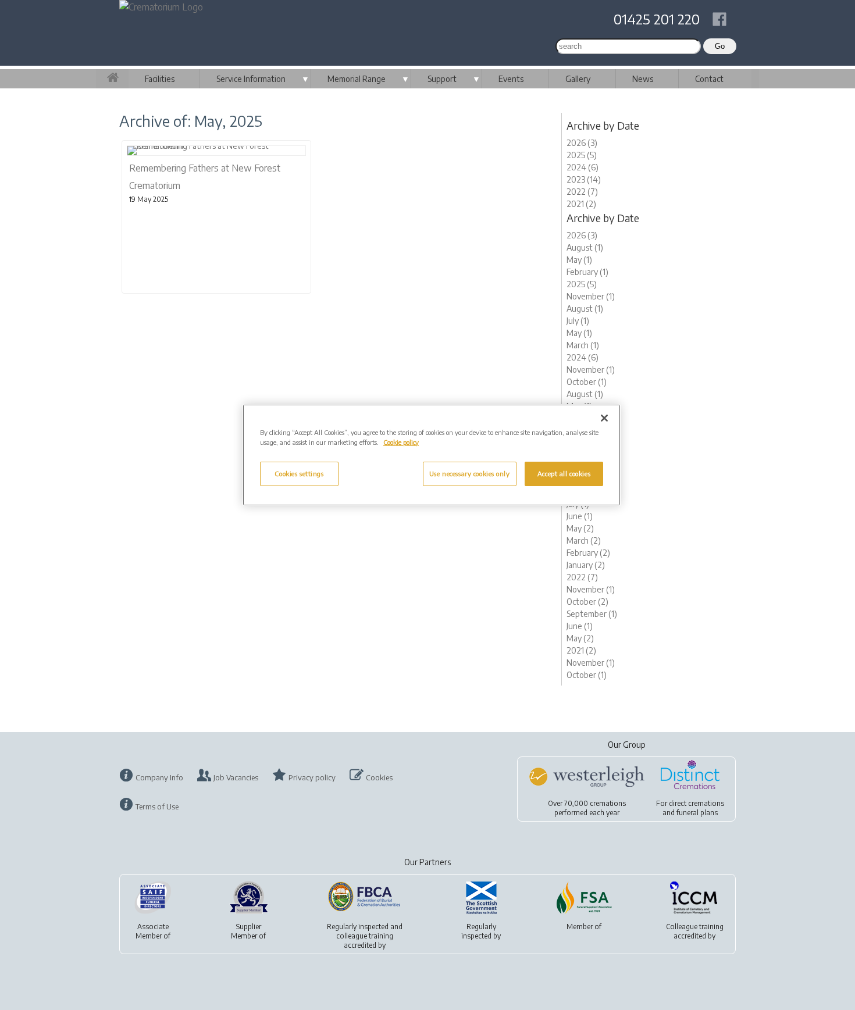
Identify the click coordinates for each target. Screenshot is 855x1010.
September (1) (592, 614)
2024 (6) (582, 167)
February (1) (587, 272)
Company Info (159, 777)
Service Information (251, 79)
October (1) (587, 382)
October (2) (587, 601)
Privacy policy (312, 777)
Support (442, 79)
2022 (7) (582, 192)
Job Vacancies (235, 777)
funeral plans (697, 812)
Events (510, 79)
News (642, 79)
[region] (432, 455)
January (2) (586, 565)
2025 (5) (582, 155)
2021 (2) (581, 204)
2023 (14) (584, 179)
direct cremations (696, 803)
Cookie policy (401, 442)
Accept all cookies (563, 473)
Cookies (379, 777)
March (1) (583, 345)
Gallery (577, 79)
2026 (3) (582, 143)
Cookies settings (299, 473)
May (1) (579, 260)
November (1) (591, 296)
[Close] (604, 418)
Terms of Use (157, 806)
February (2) (588, 553)
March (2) (584, 540)
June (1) (580, 516)
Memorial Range (356, 79)
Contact (709, 79)
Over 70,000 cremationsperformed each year (587, 808)
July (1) (578, 321)
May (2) (580, 528)
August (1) (585, 247)
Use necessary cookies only (469, 473)
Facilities (159, 79)
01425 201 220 (657, 18)
